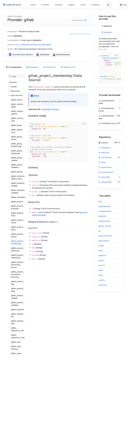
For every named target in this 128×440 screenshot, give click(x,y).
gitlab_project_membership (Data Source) (55, 77)
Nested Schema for (43, 221)
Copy (83, 123)
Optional (33, 175)
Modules (58, 5)
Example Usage (37, 115)
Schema (33, 167)
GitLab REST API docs (50, 109)
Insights (71, 5)
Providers (45, 5)
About (83, 5)
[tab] (13, 67)
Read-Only (34, 202)
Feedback (96, 5)
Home (33, 5)
